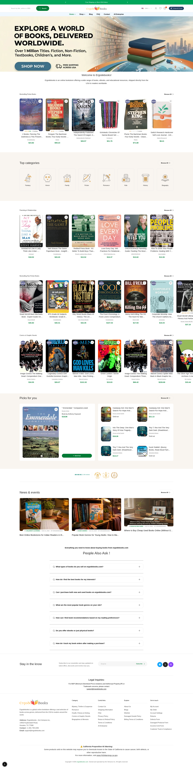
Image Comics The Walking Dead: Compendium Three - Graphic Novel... (136, 375)
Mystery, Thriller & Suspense (82, 706)
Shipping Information (105, 710)
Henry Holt (136, 320)
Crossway (162, 320)
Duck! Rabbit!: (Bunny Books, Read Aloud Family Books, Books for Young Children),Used (159, 448)
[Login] (156, 8)
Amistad (31, 254)
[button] (29, 131)
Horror (47, 185)
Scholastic (110, 138)
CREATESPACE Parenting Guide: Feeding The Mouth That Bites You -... (135, 249)
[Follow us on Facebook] (159, 664)
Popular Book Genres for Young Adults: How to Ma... (95, 535)
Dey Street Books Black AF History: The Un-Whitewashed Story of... (83, 315)
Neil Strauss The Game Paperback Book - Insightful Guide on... (57, 249)
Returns (153, 716)
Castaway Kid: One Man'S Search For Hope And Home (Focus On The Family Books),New (159, 409)
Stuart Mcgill (31, 320)
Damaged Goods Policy (132, 716)
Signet (57, 139)
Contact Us (102, 706)
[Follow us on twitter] (165, 664)
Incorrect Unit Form (157, 726)
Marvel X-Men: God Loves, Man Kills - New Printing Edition (83, 375)
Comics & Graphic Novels (81, 716)
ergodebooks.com (82, 762)
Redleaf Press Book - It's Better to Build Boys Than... (83, 249)
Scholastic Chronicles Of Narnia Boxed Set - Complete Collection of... (110, 133)
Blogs (126, 710)
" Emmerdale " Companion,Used (75, 408)
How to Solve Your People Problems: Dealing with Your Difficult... (161, 249)
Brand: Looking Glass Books (83, 254)
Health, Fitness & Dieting (81, 713)
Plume (136, 139)
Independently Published (83, 138)
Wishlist (127, 713)
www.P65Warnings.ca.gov (107, 755)
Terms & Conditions (105, 723)
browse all (168, 94)
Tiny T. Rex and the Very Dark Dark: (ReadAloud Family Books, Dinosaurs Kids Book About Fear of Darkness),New (123, 448)
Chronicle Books (153, 433)
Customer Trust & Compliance (161, 729)
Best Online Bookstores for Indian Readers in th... (42, 535)
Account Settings (156, 713)
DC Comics (188, 379)
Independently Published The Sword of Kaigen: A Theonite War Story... (83, 133)
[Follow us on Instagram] (170, 664)
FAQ (99, 713)
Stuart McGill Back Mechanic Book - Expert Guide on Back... (31, 315)
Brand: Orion (65, 411)
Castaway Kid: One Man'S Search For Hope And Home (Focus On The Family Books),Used (123, 409)
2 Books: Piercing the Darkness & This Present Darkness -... (31, 135)
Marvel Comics (83, 379)
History (145, 185)
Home (71, 14)
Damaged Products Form (159, 723)
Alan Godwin (161, 254)
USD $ (146, 8)
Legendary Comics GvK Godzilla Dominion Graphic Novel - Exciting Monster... (57, 375)
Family (67, 185)
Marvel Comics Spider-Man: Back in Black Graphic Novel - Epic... (161, 375)
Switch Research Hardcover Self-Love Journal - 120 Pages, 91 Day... (162, 133)
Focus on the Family (118, 413)
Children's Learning (33, 531)
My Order (153, 710)
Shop (81, 14)
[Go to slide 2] (97, 68)
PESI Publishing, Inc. (109, 254)
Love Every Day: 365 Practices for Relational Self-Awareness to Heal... (109, 249)
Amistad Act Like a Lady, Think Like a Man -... (31, 249)
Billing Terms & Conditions (133, 719)
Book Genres (82, 531)
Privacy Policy (103, 716)
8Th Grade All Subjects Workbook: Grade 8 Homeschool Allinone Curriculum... (57, 315)
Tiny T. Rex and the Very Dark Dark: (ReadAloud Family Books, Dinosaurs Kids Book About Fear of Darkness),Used (159, 429)
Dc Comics (109, 379)
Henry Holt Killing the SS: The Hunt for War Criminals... (135, 315)
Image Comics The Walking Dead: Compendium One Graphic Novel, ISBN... (31, 375)
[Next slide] (171, 120)
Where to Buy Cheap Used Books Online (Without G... (148, 530)
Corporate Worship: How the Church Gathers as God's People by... (162, 315)
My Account (154, 706)
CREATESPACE (135, 254)
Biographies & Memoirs (80, 719)
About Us (127, 706)
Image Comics (31, 379)
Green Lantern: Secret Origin (110, 375)
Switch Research (162, 138)
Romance (106, 185)
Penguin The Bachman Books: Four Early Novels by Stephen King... (57, 135)
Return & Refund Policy (106, 719)
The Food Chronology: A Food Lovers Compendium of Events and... (109, 315)
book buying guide (136, 526)
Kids (125, 185)
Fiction (87, 185)
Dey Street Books (83, 320)
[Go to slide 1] (95, 68)
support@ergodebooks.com (96, 689)
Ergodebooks (31, 139)
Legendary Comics (57, 379)
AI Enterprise (102, 726)
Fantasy (28, 185)
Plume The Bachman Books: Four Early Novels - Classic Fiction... (135, 135)
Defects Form (155, 719)
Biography (165, 185)
